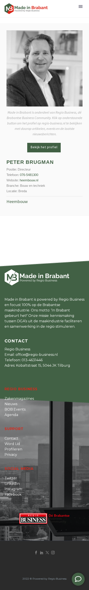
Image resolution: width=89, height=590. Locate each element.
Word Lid (12, 444)
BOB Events (15, 409)
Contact (11, 438)
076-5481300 (29, 175)
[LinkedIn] (41, 552)
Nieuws (11, 404)
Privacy (11, 455)
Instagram (13, 489)
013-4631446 (32, 360)
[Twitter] (47, 552)
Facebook (13, 494)
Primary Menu (80, 6)
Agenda (11, 415)
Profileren (13, 449)
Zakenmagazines (19, 399)
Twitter (11, 478)
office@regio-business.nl (37, 355)
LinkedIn (12, 484)
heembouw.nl (29, 180)
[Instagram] (53, 552)
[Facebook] (36, 552)
